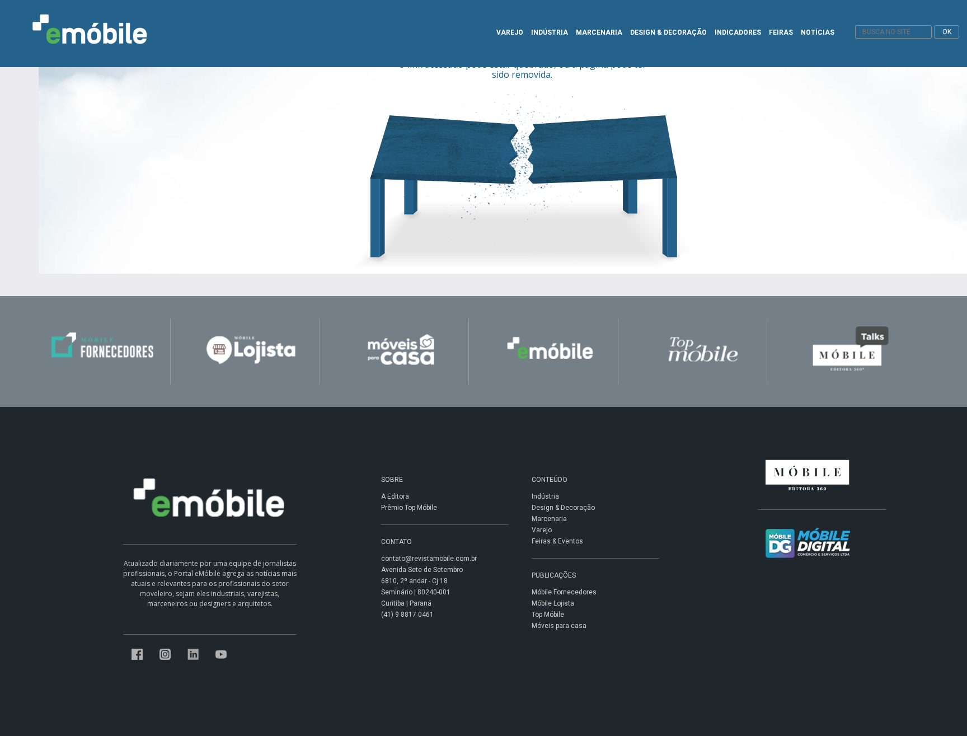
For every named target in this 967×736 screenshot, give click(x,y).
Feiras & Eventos (557, 541)
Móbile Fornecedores (564, 592)
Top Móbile (548, 614)
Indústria (545, 496)
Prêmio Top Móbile (409, 508)
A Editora (395, 496)
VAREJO (509, 32)
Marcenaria (549, 519)
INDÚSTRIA (549, 32)
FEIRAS (781, 32)
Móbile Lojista (553, 603)
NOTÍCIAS (817, 32)
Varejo (542, 530)
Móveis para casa (559, 626)
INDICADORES (738, 32)
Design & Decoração (563, 508)
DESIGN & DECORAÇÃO (668, 32)
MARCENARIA (599, 32)
